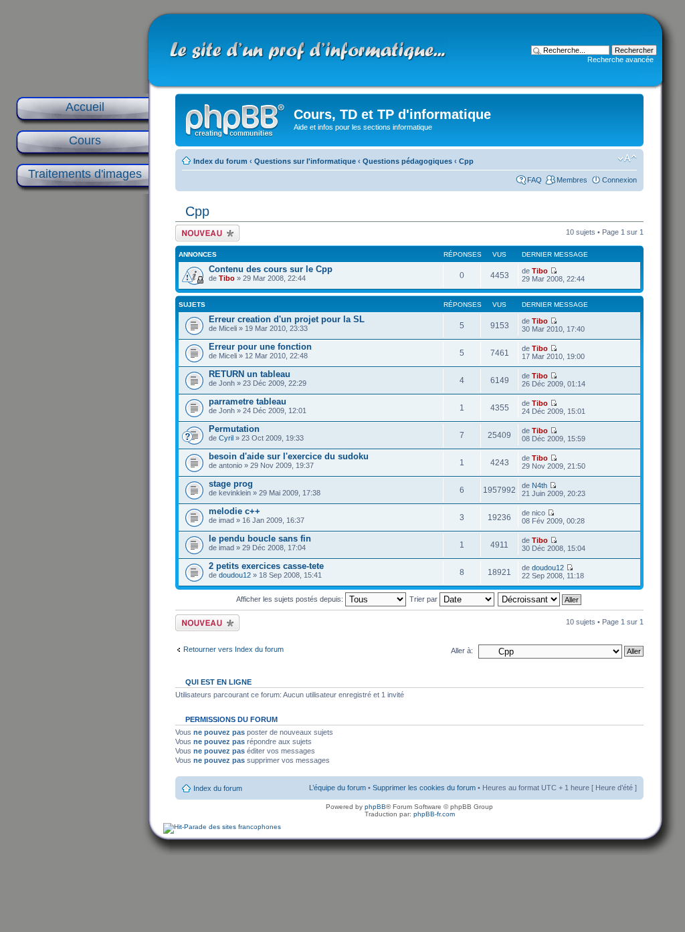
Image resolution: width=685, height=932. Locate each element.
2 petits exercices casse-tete (266, 566)
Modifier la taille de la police (627, 158)
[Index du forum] (236, 117)
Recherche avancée (620, 59)
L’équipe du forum (337, 788)
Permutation (234, 429)
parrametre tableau (247, 401)
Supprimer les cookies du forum (424, 788)
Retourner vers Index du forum (233, 649)
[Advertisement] (81, 409)
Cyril (226, 438)
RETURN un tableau (249, 374)
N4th (539, 485)
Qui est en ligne (218, 682)
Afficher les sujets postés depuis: (290, 599)
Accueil (85, 107)
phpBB (375, 806)
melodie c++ (234, 511)
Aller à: (462, 651)
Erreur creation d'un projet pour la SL (287, 319)
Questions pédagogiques (407, 161)
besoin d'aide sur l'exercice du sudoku (289, 456)
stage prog (231, 484)
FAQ (534, 180)
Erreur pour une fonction (260, 347)
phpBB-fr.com (434, 814)
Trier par (424, 599)
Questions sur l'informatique (305, 161)
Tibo (227, 278)
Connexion (619, 180)
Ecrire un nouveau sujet (205, 233)
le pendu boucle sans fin (260, 539)
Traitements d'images (85, 174)
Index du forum (220, 161)
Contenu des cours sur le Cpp (270, 269)
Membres (572, 180)
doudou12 (235, 575)
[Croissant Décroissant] (540, 599)
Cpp (466, 161)
